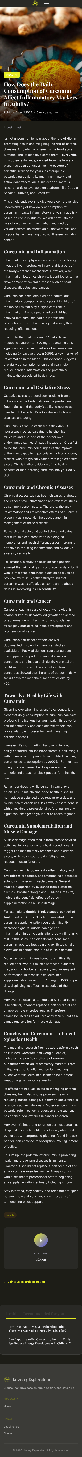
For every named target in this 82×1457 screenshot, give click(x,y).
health (11, 74)
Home (7, 1406)
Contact (9, 1433)
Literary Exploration (31, 1379)
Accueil (8, 127)
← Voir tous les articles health (24, 1281)
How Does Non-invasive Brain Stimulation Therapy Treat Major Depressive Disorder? (37, 1328)
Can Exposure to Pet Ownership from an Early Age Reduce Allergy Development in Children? (40, 1341)
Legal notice (11, 1426)
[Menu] (47, 3)
